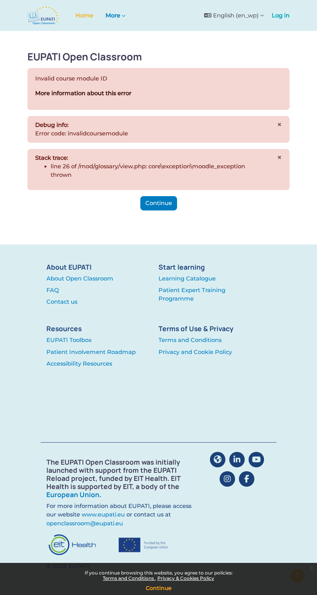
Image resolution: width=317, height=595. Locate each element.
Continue (159, 588)
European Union (72, 494)
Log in (281, 15)
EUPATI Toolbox (69, 340)
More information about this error (83, 93)
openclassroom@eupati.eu (84, 523)
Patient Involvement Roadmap (91, 352)
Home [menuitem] (84, 15)
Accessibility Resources (79, 363)
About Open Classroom (79, 278)
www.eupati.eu (103, 514)
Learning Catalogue (187, 278)
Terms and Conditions (129, 578)
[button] (234, 15)
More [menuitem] (113, 15)
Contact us (61, 301)
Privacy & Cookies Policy (185, 578)
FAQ (52, 290)
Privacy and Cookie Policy (195, 352)
